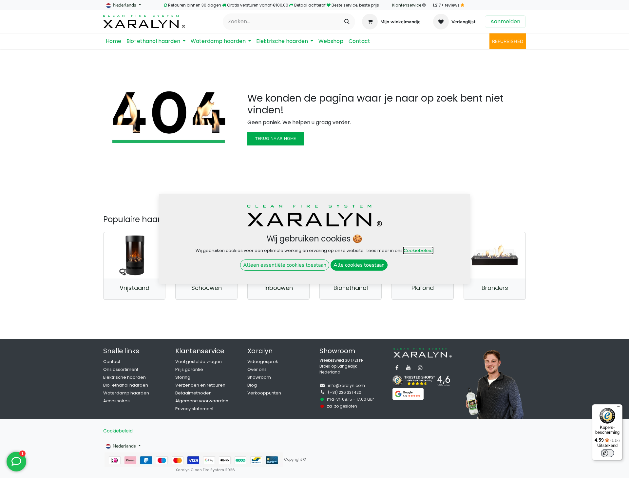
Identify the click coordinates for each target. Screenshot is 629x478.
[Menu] (618, 408)
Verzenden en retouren (200, 385)
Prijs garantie (189, 369)
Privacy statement (194, 409)
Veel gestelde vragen (198, 361)
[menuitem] (113, 41)
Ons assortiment (120, 369)
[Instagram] (420, 367)
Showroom (259, 377)
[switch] (607, 453)
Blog (252, 385)
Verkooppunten (264, 393)
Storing (182, 377)
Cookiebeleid (118, 431)
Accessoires (116, 401)
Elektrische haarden (124, 377)
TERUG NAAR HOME (275, 138)
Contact (111, 361)
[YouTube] (408, 367)
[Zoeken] (347, 21)
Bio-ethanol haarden (125, 385)
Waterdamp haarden (126, 393)
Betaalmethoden (193, 393)
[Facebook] (396, 367)
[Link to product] (134, 255)
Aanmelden (505, 21)
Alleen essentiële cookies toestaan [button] (284, 265)
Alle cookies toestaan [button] (359, 265)
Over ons (257, 369)
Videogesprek (262, 361)
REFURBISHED (507, 41)
